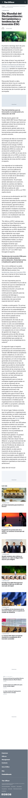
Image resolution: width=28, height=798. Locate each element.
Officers (4, 756)
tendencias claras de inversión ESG (14, 272)
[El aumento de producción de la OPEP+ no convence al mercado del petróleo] (14, 519)
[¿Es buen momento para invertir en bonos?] (14, 495)
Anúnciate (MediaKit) (6, 786)
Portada (3, 6)
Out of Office (5, 767)
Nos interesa (19, 786)
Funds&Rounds (5, 10)
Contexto (4, 763)
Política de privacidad (17, 788)
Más (3, 771)
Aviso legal (10, 788)
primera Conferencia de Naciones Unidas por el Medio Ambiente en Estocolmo (13, 66)
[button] (2, 2)
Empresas (5, 753)
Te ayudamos (4, 788)
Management (6, 759)
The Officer (6, 781)
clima (17, 418)
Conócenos (13, 786)
